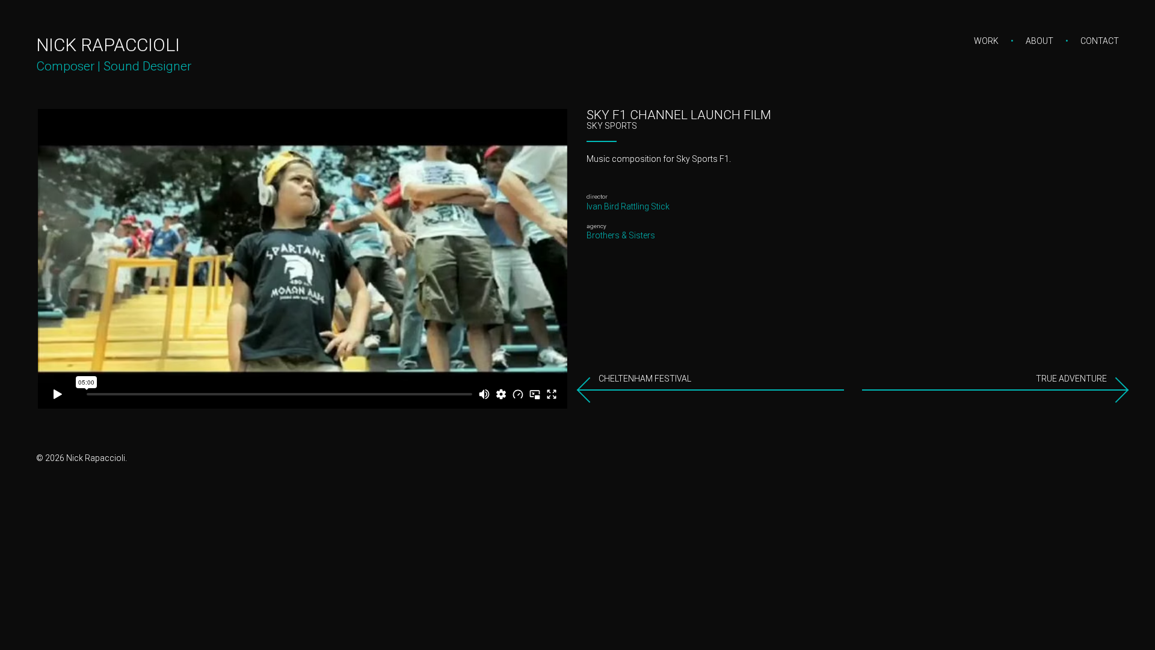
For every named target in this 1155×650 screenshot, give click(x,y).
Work (986, 41)
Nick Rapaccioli (108, 44)
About (1039, 41)
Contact (1099, 41)
